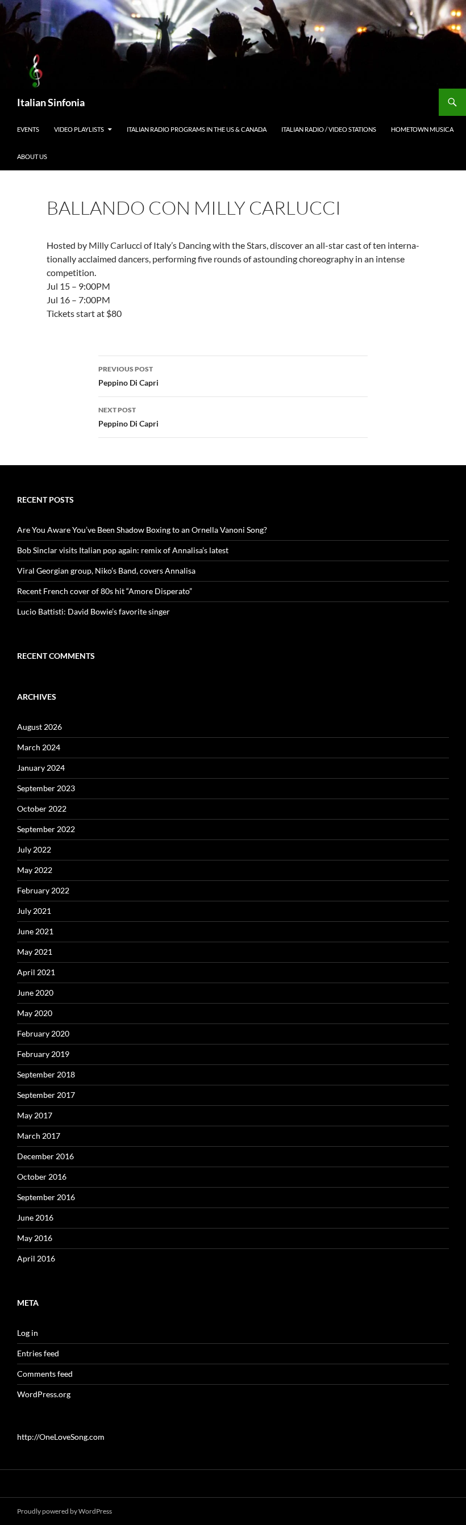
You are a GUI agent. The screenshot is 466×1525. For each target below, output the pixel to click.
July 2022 (34, 849)
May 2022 (34, 870)
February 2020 (43, 1033)
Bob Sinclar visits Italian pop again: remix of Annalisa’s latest (122, 550)
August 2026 (39, 727)
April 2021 (36, 972)
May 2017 (34, 1115)
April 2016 (36, 1258)
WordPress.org (43, 1394)
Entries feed (38, 1353)
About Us (32, 156)
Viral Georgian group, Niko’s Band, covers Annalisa (106, 570)
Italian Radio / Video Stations (328, 129)
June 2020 (35, 992)
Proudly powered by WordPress (64, 1511)
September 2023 (46, 788)
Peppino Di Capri (128, 376)
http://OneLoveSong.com (61, 1437)
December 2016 (45, 1156)
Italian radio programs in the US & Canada (197, 129)
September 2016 (46, 1197)
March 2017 (38, 1135)
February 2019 (43, 1054)
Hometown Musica (422, 129)
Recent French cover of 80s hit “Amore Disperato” (104, 591)
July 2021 (34, 911)
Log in (27, 1333)
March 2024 (38, 747)
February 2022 (43, 890)
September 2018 (46, 1074)
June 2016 (35, 1217)
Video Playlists (79, 129)
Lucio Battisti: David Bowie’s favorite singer (93, 611)
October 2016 (41, 1176)
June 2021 (35, 931)
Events (28, 129)
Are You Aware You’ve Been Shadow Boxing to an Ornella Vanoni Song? (142, 529)
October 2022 (41, 808)
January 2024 (41, 767)
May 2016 (34, 1238)
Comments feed (45, 1373)
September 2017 (46, 1095)
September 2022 (46, 829)
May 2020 (34, 1013)
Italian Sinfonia (51, 102)
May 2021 (34, 951)
